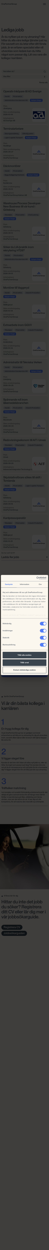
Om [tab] (40, 584)
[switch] (43, 630)
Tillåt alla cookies (24, 655)
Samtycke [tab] (9, 584)
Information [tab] (24, 584)
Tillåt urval (24, 662)
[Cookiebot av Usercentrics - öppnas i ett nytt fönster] (36, 578)
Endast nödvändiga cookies (24, 670)
